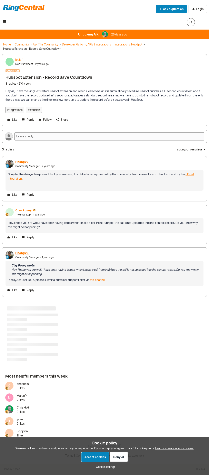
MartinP (22, 395)
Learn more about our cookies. (174, 448)
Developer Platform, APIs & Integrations (86, 44)
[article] (104, 179)
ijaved (20, 419)
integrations (14, 110)
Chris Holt (23, 407)
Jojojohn (22, 431)
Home (7, 44)
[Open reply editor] (104, 136)
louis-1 (19, 59)
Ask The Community (45, 44)
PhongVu (22, 161)
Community (22, 44)
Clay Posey (23, 210)
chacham (23, 384)
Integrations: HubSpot (128, 44)
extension (34, 110)
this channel (97, 280)
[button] (4, 23)
